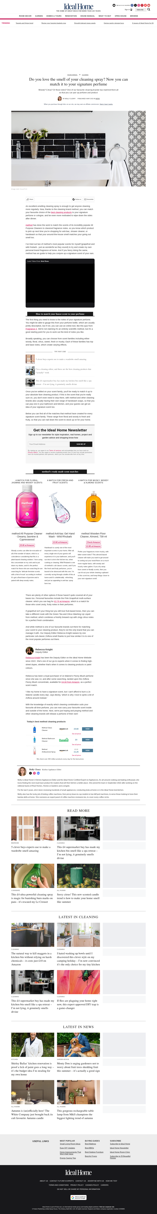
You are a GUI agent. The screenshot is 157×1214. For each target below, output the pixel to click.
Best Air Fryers (91, 1156)
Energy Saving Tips (68, 1158)
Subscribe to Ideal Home (120, 1144)
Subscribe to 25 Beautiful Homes (120, 1157)
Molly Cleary (70, 98)
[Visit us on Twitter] (135, 5)
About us (44, 1181)
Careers (104, 1185)
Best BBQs (89, 1148)
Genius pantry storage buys (114, 23)
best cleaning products (61, 212)
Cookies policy (92, 1185)
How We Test (111, 1181)
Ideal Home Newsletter (119, 1148)
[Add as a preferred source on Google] (78, 1197)
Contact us (81, 1181)
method (29, 225)
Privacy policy (77, 1185)
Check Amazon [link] (93, 542)
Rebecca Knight (33, 658)
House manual (72, 74)
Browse (134, 16)
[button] (60, 729)
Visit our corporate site (106, 1207)
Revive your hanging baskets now (53, 23)
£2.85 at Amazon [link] (93, 546)
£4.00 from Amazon (70, 682)
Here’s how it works (106, 104)
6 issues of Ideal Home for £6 (143, 23)
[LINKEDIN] (39, 773)
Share (31, 199)
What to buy (105, 16)
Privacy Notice (33, 452)
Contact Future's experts (62, 1181)
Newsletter (90, 199)
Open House (121, 16)
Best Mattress (90, 1144)
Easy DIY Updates (67, 1148)
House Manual (87, 16)
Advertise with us (96, 1181)
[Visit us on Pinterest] (142, 5)
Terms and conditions (59, 1185)
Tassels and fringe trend (24, 23)
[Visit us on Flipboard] (145, 5)
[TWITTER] (31, 773)
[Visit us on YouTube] (148, 5)
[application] (60, 283)
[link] (34, 729)
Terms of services (55, 450)
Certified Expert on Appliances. (81, 780)
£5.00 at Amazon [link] (27, 545)
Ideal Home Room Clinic (120, 1152)
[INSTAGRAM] (35, 773)
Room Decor (25, 16)
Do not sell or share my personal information (78, 1189)
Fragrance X (31, 329)
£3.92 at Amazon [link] (60, 542)
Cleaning (85, 74)
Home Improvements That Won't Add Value (70, 1153)
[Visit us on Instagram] (138, 5)
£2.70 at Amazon (62, 601)
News (98, 98)
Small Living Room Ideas (70, 1144)
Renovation (71, 16)
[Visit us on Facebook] (132, 5)
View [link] (87, 729)
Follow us (78, 199)
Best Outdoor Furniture (94, 1152)
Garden (39, 16)
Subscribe (140, 10)
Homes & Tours (53, 16)
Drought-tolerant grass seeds (85, 23)
